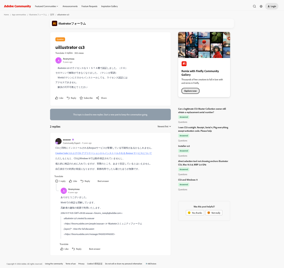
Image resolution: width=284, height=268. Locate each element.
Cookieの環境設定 (95, 263)
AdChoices (152, 263)
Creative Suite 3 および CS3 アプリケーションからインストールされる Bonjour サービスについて (103, 153)
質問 (52, 14)
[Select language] (261, 6)
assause (67, 139)
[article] (110, 161)
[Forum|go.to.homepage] (17, 6)
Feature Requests (89, 6)
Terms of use (71, 263)
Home (6, 14)
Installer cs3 (184, 146)
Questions (182, 122)
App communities (19, 14)
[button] (271, 6)
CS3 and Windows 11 (188, 179)
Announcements (70, 6)
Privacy (81, 263)
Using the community (54, 263)
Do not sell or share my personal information (123, 263)
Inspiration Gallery (109, 6)
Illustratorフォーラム (38, 14)
